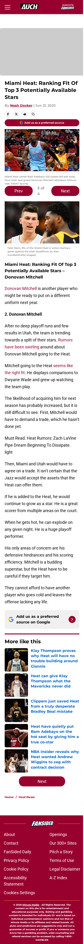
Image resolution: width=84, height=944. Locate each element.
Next (65, 190)
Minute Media (30, 904)
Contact (11, 843)
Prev (18, 190)
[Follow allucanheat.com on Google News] (72, 619)
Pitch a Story (61, 851)
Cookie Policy (16, 869)
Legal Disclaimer (64, 869)
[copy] (33, 114)
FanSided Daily (17, 851)
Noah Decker (21, 105)
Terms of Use (61, 860)
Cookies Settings (19, 892)
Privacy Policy (16, 860)
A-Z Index (58, 877)
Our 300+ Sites (63, 843)
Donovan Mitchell (21, 288)
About (9, 834)
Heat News (27, 797)
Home (9, 797)
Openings (58, 834)
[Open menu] (7, 7)
